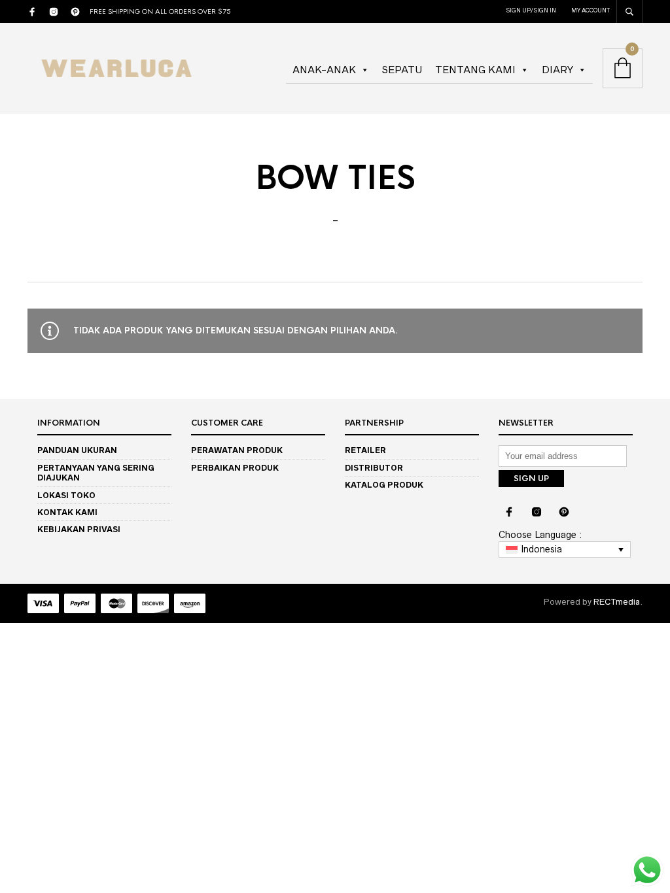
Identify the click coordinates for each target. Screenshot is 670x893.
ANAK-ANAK (324, 69)
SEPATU (402, 69)
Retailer (365, 450)
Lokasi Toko (66, 495)
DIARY (557, 69)
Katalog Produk (384, 484)
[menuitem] (565, 549)
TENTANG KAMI (475, 69)
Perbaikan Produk (235, 467)
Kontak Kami (67, 512)
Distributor (374, 467)
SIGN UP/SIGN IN (531, 10)
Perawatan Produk (237, 450)
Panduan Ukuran (77, 450)
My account (590, 10)
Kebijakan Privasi (78, 529)
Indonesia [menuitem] (541, 549)
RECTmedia (616, 602)
